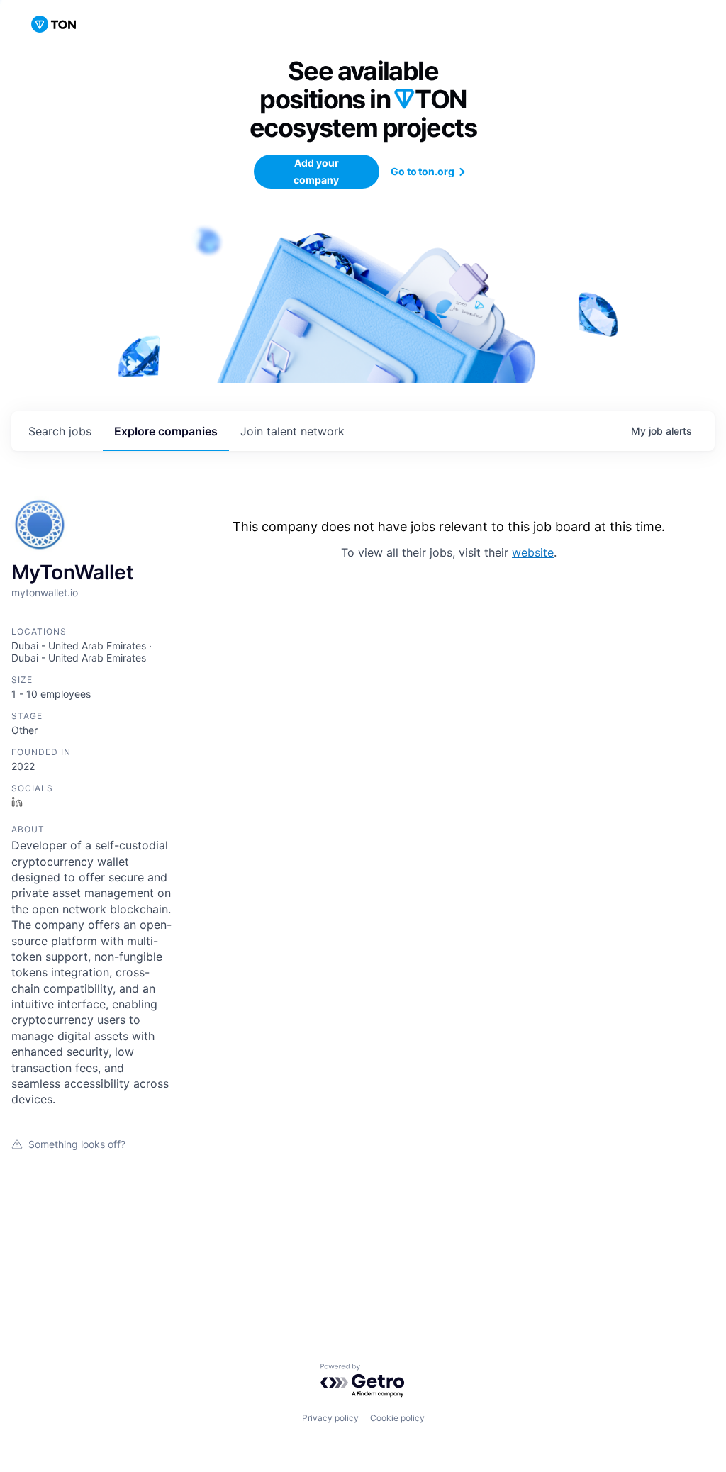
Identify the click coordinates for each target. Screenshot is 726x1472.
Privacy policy (330, 1417)
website (533, 552)
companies (166, 431)
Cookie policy (397, 1417)
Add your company (316, 171)
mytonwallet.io (44, 592)
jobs (59, 431)
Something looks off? (76, 1144)
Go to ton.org (423, 171)
